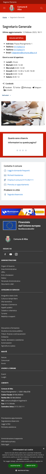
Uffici (3, 272)
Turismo (4, 313)
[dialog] (23, 460)
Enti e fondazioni (7, 275)
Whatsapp (27, 87)
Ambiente (4, 337)
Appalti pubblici (6, 307)
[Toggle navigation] (4, 8)
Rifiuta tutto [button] (31, 466)
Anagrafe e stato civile (9, 295)
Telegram (38, 87)
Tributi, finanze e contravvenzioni (13, 334)
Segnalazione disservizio (10, 421)
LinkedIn (9, 90)
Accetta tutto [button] (15, 466)
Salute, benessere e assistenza (12, 340)
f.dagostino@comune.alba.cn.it (24, 52)
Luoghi (3, 377)
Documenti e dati (7, 284)
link (42, 461)
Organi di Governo (7, 266)
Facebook (8, 87)
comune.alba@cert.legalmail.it (16, 400)
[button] (23, 470)
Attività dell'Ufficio (16, 38)
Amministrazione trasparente (12, 438)
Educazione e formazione (10, 328)
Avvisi (3, 363)
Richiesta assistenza (8, 427)
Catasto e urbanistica (9, 310)
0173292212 (19, 46)
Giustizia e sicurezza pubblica (11, 331)
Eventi (3, 374)
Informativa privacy (8, 441)
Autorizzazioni (6, 343)
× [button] (43, 449)
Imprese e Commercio (9, 304)
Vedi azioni (5, 95)
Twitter (17, 87)
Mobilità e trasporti (8, 316)
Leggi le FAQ (5, 424)
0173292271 (19, 49)
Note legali (5, 444)
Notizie (3, 357)
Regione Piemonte (9, 2)
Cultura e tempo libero (9, 298)
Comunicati (5, 360)
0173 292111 (19, 406)
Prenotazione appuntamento (11, 418)
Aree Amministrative (8, 269)
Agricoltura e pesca (8, 346)
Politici (3, 278)
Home (5, 17)
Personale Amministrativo (10, 281)
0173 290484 (10, 403)
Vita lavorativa (6, 301)
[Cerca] (41, 8)
